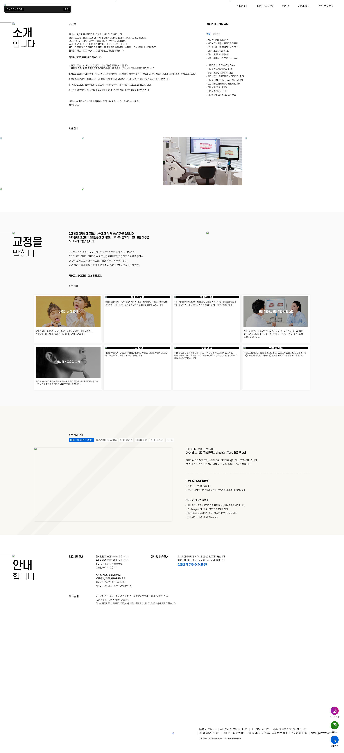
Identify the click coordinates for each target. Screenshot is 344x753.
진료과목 (285, 6)
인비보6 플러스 (126, 440)
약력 (208, 34)
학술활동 (216, 34)
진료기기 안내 (304, 6)
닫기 (66, 9)
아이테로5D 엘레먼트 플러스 (81, 440)
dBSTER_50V (141, 440)
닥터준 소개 (242, 6)
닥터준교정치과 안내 (264, 6)
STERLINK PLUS (157, 440)
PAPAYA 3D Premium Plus (106, 440)
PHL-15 (170, 440)
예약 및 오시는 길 (325, 6)
